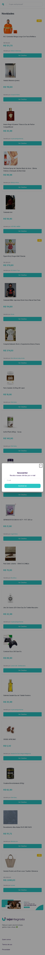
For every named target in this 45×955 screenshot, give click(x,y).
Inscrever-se (22, 486)
